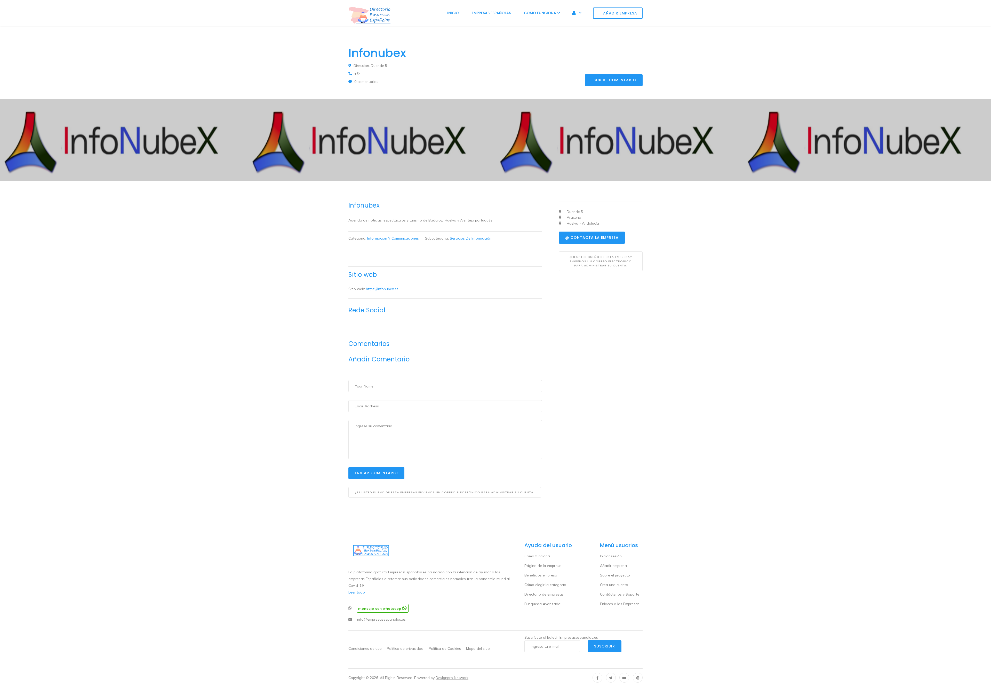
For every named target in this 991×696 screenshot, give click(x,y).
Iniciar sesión (611, 556)
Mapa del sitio (478, 648)
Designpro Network (452, 677)
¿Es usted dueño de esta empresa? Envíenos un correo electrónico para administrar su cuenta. (444, 492)
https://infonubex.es (382, 289)
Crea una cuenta (614, 584)
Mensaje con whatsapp (380, 608)
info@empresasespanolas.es (381, 619)
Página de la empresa (543, 565)
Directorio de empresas (544, 594)
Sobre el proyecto (615, 575)
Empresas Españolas (491, 12)
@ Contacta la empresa (592, 237)
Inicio (453, 12)
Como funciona (540, 12)
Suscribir (604, 646)
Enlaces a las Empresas (620, 604)
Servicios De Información (470, 238)
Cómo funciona (537, 556)
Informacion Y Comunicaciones (393, 238)
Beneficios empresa (540, 575)
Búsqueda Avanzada (542, 604)
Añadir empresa (613, 565)
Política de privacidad (406, 648)
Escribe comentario (614, 80)
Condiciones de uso (365, 648)
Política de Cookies (445, 648)
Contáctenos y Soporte (619, 594)
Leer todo (356, 592)
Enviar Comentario (376, 473)
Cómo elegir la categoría (545, 584)
